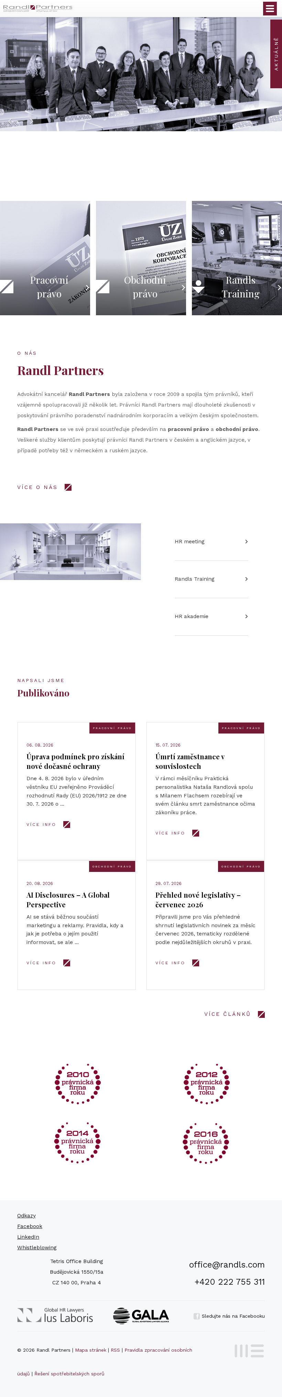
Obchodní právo (112, 866)
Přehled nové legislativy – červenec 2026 (198, 899)
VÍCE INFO (41, 824)
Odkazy (26, 1216)
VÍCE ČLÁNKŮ (227, 1014)
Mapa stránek (90, 1350)
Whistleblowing (37, 1248)
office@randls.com (227, 1265)
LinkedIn (28, 1237)
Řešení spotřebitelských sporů (69, 1373)
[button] (10, 121)
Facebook (29, 1226)
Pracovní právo (112, 728)
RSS (115, 1350)
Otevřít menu (270, 8)
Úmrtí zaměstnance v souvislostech (189, 761)
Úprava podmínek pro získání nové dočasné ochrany (75, 761)
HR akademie (191, 616)
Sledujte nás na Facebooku (232, 1316)
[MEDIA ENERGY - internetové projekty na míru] (247, 1349)
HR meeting (190, 541)
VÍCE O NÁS (37, 487)
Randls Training (195, 579)
